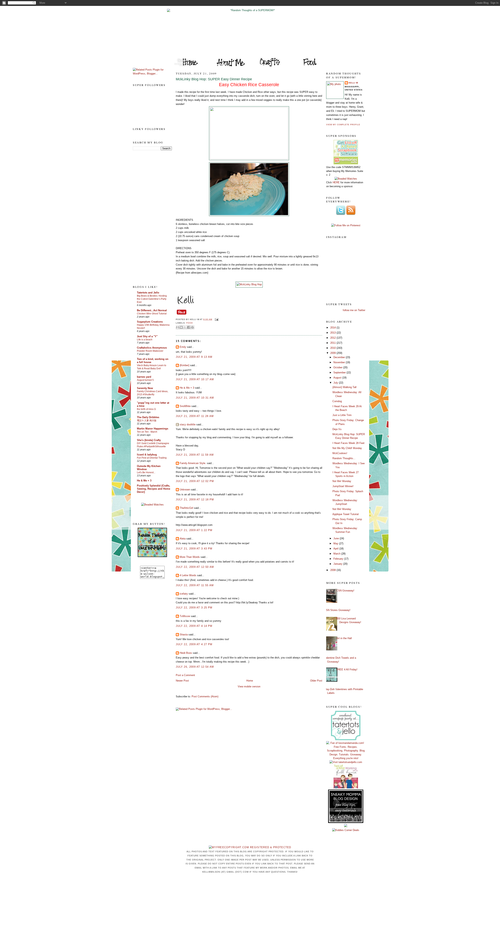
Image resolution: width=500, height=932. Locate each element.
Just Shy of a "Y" (147, 336)
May (336, 543)
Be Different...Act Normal (152, 310)
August (337, 377)
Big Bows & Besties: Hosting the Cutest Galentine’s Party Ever (152, 298)
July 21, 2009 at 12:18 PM (195, 499)
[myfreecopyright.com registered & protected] (250, 847)
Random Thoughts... (343, 458)
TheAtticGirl (186, 507)
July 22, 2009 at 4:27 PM (194, 644)
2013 (333, 332)
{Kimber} (184, 365)
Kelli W (353, 83)
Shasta (184, 634)
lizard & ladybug (147, 454)
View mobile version (249, 686)
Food (189, 323)
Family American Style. (193, 463)
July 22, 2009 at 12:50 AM (195, 566)
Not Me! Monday (341, 481)
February (338, 558)
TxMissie (185, 616)
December (339, 357)
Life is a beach (144, 339)
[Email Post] (216, 319)
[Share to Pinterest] (192, 327)
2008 (333, 570)
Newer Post (182, 680)
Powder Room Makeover (150, 351)
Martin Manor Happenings (152, 428)
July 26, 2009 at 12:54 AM (195, 666)
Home (249, 680)
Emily (183, 346)
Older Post (316, 680)
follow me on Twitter (354, 310)
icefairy (184, 593)
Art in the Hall (344, 638)
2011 (333, 342)
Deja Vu (336, 429)
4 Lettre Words (188, 575)
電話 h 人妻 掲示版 (146, 420)
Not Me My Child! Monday (347, 448)
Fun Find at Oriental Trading (152, 457)
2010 (333, 347)
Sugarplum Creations (150, 321)
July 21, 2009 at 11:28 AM (195, 416)
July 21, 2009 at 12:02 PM (195, 481)
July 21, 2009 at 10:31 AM (195, 397)
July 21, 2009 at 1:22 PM (194, 530)
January (338, 563)
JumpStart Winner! (343, 486)
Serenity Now (145, 388)
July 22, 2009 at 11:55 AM (195, 585)
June (336, 538)
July (336, 382)
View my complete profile (343, 124)
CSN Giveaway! (345, 590)
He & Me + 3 (144, 480)
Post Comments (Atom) (205, 696)
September (339, 372)
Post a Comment (185, 675)
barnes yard (144, 376)
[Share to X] (185, 327)
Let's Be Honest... (146, 472)
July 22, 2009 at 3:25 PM (194, 607)
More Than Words (190, 556)
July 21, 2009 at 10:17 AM (195, 379)
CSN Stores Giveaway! (337, 610)
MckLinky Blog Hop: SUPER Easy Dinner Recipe (214, 79)
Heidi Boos (186, 652)
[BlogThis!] (181, 327)
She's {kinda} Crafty (149, 440)
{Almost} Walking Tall (344, 387)
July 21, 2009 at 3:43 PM (194, 548)
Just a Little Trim (342, 415)
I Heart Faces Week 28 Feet (348, 443)
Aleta (183, 538)
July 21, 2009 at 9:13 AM (194, 356)
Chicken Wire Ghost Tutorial (152, 313)
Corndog (337, 401)
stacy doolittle (188, 424)
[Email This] (177, 327)
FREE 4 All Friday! (346, 669)
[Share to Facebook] (189, 327)
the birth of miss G (146, 409)
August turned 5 (145, 380)
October (338, 367)
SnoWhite (185, 406)
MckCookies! (339, 453)
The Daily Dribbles (148, 417)
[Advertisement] (148, 217)
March (337, 553)
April (336, 548)
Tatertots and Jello (148, 292)
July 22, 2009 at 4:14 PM (194, 625)
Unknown (185, 489)
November (339, 362)
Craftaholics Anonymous (152, 347)
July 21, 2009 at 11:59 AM (195, 454)
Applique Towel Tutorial (345, 514)
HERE (336, 182)
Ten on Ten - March (147, 431)
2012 (333, 337)
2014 (333, 327)
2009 (333, 353)
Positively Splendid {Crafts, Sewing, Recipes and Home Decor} (153, 488)
